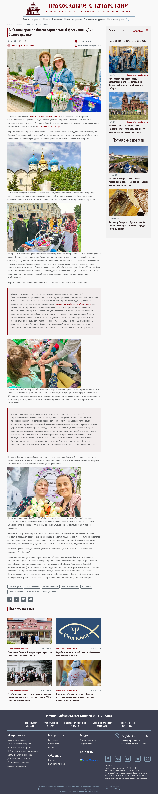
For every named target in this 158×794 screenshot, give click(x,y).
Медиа (67, 19)
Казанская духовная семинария (102, 724)
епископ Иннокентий (16, 592)
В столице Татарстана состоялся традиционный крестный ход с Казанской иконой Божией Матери (128, 182)
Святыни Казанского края (19, 755)
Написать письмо (56, 764)
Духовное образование (18, 758)
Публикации (57, 19)
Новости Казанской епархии (37, 24)
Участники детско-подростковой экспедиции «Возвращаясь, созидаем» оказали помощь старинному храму (127, 129)
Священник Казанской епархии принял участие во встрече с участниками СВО (29, 654)
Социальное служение (18, 762)
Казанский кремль (15, 587)
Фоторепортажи (88, 740)
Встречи (52, 747)
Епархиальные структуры (94, 19)
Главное (26, 19)
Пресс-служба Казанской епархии (25, 45)
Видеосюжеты (87, 743)
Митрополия (77, 19)
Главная (10, 24)
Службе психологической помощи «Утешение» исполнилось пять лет (78, 654)
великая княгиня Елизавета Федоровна (72, 304)
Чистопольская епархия (30, 724)
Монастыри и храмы (115, 19)
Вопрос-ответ (55, 760)
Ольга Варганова (33, 592)
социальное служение (70, 587)
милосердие (86, 587)
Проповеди (53, 743)
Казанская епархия (16, 740)
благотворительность (50, 587)
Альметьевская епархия (51, 724)
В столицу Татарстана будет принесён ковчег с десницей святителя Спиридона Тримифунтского (128, 225)
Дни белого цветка (32, 587)
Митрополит (36, 19)
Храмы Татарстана (16, 766)
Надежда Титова (49, 592)
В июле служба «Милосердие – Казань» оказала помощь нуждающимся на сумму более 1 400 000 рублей (75, 697)
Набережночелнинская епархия (75, 724)
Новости (46, 19)
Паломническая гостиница (127, 724)
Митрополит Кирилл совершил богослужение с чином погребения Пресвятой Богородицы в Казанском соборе (126, 83)
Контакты (86, 752)
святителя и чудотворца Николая (44, 116)
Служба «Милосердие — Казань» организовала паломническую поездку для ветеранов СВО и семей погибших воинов (29, 697)
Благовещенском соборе (48, 126)
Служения (53, 740)
